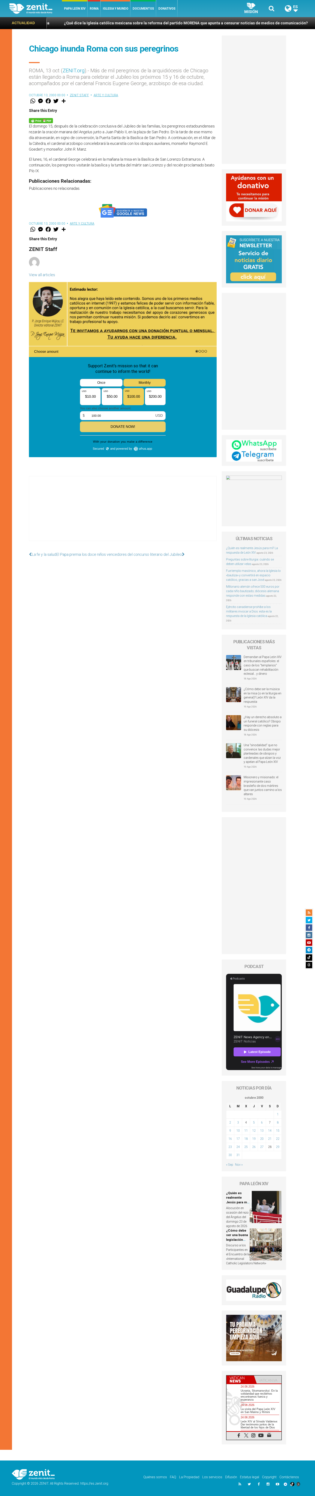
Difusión (231, 1477)
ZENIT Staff (79, 95)
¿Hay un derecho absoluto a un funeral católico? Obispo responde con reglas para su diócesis (263, 723)
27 (262, 1147)
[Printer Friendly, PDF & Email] (41, 120)
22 (277, 1138)
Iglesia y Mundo (115, 8)
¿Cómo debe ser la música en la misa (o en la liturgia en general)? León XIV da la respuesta (262, 695)
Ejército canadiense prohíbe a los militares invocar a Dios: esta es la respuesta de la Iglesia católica (249, 611)
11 (246, 1130)
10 (238, 1130)
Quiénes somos (155, 1477)
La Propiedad (189, 1477)
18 (246, 1138)
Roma (94, 8)
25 (246, 1147)
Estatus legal (249, 1477)
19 (254, 1138)
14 (270, 1130)
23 (230, 1147)
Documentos (143, 8)
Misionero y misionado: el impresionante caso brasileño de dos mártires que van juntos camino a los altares (263, 785)
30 (230, 1155)
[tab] (240, 1379)
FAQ (173, 1477)
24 (238, 1147)
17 (238, 1138)
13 (262, 1130)
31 (238, 1155)
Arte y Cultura (106, 95)
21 (270, 1138)
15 (277, 1130)
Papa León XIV (75, 8)
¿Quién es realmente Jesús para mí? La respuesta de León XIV (238, 1202)
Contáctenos (289, 1477)
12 (254, 1130)
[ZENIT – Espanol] (35, 8)
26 (254, 1147)
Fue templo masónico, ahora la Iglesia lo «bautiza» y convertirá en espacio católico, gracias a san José (253, 575)
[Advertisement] (122, 513)
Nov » (239, 1164)
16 (230, 1138)
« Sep (229, 1164)
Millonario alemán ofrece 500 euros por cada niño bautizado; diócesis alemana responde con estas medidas (252, 591)
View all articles (42, 275)
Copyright (269, 1477)
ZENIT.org (74, 71)
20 (262, 1138)
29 (277, 1147)
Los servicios (212, 1477)
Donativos (167, 8)
